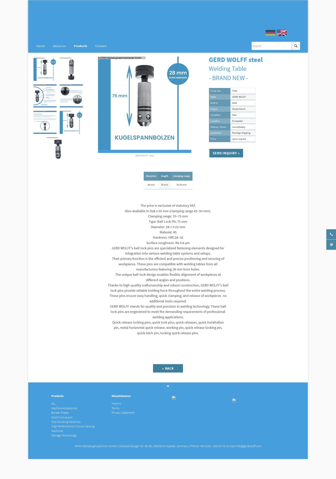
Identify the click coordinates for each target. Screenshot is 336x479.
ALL (53, 403)
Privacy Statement (123, 412)
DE (270, 33)
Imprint (116, 403)
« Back (168, 368)
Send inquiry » (226, 153)
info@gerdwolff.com (249, 446)
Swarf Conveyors (61, 417)
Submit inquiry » (168, 474)
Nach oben (168, 386)
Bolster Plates (60, 412)
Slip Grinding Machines (65, 422)
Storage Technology (64, 435)
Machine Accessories (64, 408)
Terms (115, 408)
